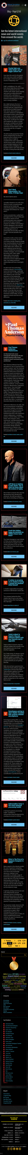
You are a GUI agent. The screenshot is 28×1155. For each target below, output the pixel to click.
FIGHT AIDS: (6, 1135)
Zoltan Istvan (9, 301)
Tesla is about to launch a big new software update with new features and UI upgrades (16, 637)
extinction (10, 980)
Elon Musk (6, 1008)
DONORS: (9, 1133)
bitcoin (4, 978)
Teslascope (7, 669)
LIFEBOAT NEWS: (18, 1124)
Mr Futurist (6, 1097)
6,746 (19, 940)
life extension (15, 502)
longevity (5, 986)
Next (16, 946)
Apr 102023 (5, 582)
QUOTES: (16, 1142)
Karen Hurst (8, 1041)
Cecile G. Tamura (10, 1051)
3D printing (6, 1000)
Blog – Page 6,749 (14, 12)
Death (25, 978)
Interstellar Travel (5, 984)
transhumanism (14, 990)
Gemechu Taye (9, 1037)
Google (20, 980)
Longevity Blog (7, 1095)
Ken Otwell (9, 153)
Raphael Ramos (10, 605)
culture (23, 978)
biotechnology (22, 976)
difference (20, 285)
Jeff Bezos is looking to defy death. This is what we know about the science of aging (15, 486)
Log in (4, 40)
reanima (18, 986)
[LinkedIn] (14, 1149)
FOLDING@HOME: (5, 1137)
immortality (21, 982)
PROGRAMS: (17, 1137)
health (23, 980)
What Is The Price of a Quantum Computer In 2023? (16, 861)
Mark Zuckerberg (7, 1012)
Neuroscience (11, 986)
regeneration (6, 988)
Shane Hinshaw (9, 1059)
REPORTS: (17, 1135)
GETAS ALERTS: (17, 1128)
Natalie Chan (9, 1063)
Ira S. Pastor (9, 1079)
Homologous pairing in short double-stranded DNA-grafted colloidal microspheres (16, 714)
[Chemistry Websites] (14, 964)
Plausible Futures (7, 1101)
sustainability (23, 988)
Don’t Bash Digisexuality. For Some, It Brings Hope (15, 191)
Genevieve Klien (10, 684)
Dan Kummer (9, 1045)
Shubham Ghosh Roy (11, 1027)
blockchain (8, 978)
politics (15, 986)
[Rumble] (20, 1149)
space (17, 552)
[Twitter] (11, 1149)
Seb (6, 1071)
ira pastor (10, 984)
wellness (21, 990)
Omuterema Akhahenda (12, 1047)
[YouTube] (17, 1149)
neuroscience (6, 303)
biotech (16, 976)
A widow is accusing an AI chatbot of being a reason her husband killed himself (16, 583)
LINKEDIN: (5, 1128)
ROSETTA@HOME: (4, 1140)
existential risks (6, 980)
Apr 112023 (6, 70)
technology (8, 990)
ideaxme (16, 982)
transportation (17, 684)
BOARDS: (16, 1133)
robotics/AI (16, 605)
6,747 (24, 940)
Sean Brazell (9, 1065)
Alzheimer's (10, 974)
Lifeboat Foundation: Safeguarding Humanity (10, 5)
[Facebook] (8, 1149)
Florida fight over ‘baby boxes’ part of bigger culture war (15, 70)
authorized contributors (13, 40)
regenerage (23, 986)
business (15, 923)
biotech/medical (16, 153)
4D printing (6, 1002)
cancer (16, 978)
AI (7, 974)
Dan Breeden (9, 777)
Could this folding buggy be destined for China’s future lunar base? (16, 533)
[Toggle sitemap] (23, 5)
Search (25, 955)
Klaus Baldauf (9, 1049)
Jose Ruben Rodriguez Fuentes (13, 1043)
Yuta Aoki (8, 1053)
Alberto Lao (9, 552)
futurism (14, 552)
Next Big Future (7, 1099)
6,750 (14, 943)
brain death (12, 978)
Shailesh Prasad (10, 1033)
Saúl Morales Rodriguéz (12, 1025)
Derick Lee (8, 1055)
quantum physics (16, 820)
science (20, 502)
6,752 (23, 943)
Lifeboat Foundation (10, 1146)
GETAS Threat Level (14, 1119)
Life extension (18, 984)
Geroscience (6, 1093)
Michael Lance (9, 1073)
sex (9, 303)
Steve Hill (8, 1067)
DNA (4, 1005)
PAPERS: (16, 1140)
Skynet (5, 1011)
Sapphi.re (24, 1146)
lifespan (24, 984)
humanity (12, 982)
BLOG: (16, 1131)
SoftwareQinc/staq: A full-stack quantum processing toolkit (16, 805)
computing (16, 301)
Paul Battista (9, 435)
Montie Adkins (9, 1077)
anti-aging (15, 974)
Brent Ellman (9, 1069)
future (14, 980)
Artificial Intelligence (22, 974)
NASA (9, 986)
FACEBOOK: (5, 1124)
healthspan (8, 982)
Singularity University (8, 1009)
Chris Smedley (9, 1081)
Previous (8, 940)
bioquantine (5, 976)
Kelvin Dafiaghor (10, 1039)
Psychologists (18, 269)
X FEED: (5, 1131)
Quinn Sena (8, 1029)
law (20, 153)
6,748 (4, 943)
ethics (19, 301)
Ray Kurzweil (6, 1006)
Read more (14, 158)
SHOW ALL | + (5, 1083)
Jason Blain (9, 1075)
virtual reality (13, 303)
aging (5, 974)
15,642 (10, 946)
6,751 (19, 943)
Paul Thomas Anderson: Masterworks (13, 349)
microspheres (12, 772)
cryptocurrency (19, 978)
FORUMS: (10, 1142)
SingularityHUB (7, 1103)
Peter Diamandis (7, 1003)
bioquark (11, 976)
